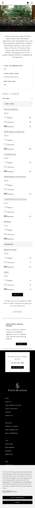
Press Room (9, 444)
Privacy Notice (6, 491)
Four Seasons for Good (13, 405)
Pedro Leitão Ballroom (11, 109)
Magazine (8, 450)
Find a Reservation (11, 429)
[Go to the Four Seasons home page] (3, 2)
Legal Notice (14, 491)
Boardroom (7, 221)
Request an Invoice (11, 426)
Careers (8, 412)
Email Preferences (11, 433)
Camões (6, 272)
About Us (8, 401)
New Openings (9, 447)
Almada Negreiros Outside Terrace (15, 176)
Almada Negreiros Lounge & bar (14, 131)
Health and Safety (11, 408)
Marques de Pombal (10, 249)
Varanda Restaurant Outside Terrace (15, 199)
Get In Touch (17, 367)
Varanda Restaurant (10, 154)
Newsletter (9, 454)
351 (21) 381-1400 (17, 362)
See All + (17, 294)
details (20, 344)
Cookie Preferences (17, 497)
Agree (17, 502)
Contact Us (9, 415)
